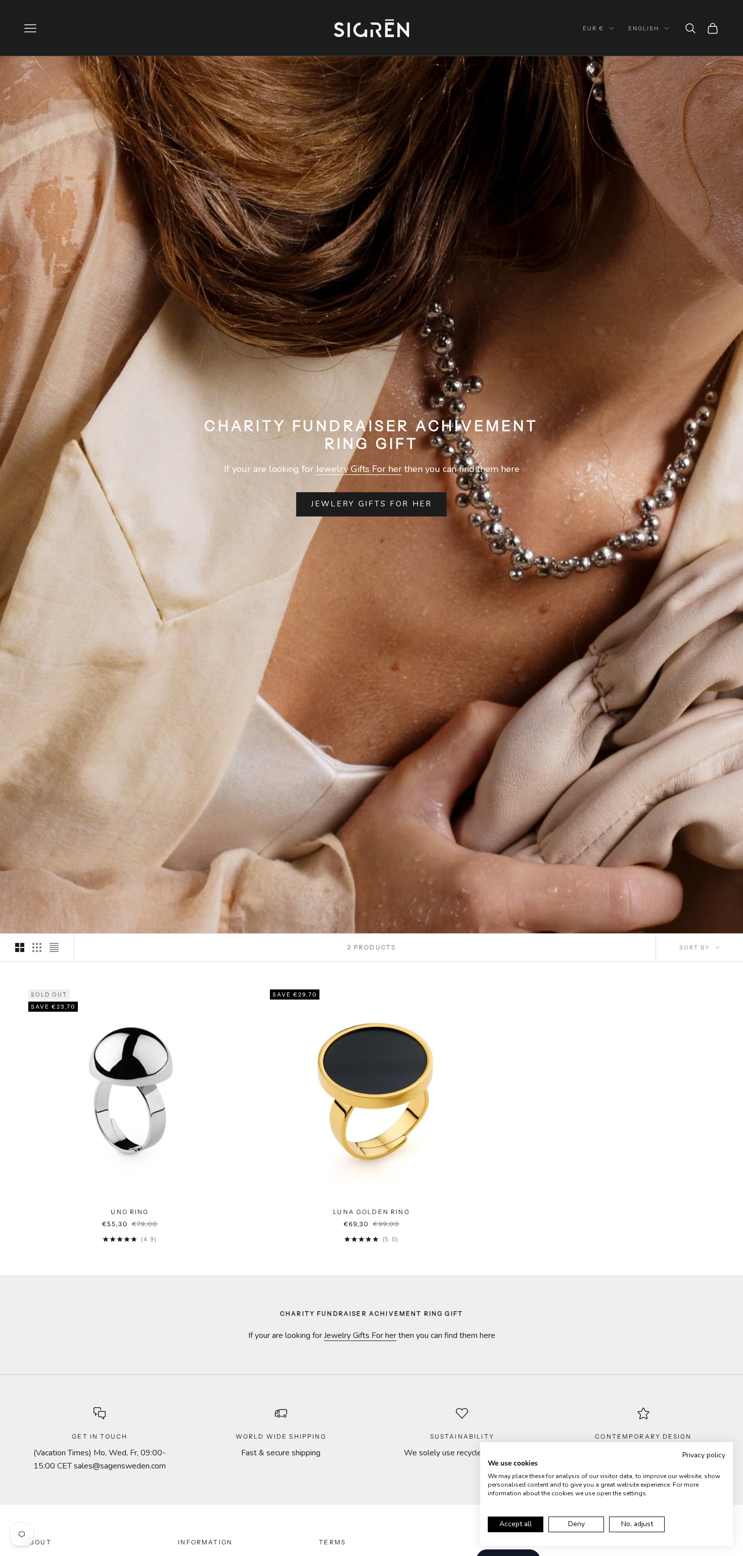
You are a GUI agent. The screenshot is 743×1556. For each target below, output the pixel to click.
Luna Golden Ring (371, 1212)
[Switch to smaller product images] (36, 947)
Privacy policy (703, 1455)
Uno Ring (130, 1212)
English (643, 28)
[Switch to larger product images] (19, 947)
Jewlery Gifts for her (371, 504)
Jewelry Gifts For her (359, 469)
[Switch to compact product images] (54, 947)
